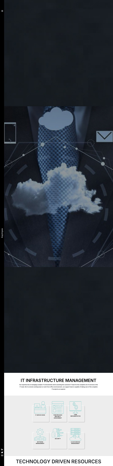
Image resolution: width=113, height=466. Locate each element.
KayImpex (2, 233)
